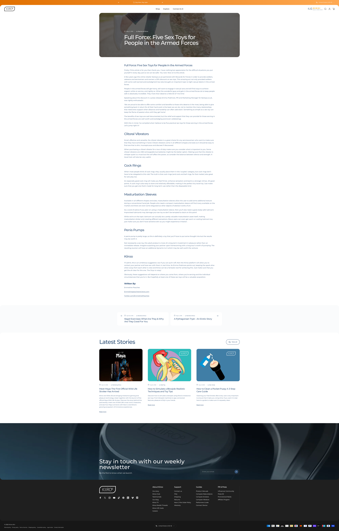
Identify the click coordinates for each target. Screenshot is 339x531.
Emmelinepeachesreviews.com (136, 292)
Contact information (59, 527)
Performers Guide (202, 502)
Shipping (177, 497)
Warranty (177, 505)
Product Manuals (202, 491)
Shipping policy (32, 527)
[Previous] (119, 2)
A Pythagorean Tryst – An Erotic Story (193, 319)
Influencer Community (226, 491)
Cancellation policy (41, 527)
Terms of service (23, 527)
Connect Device (201, 505)
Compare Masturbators (204, 494)
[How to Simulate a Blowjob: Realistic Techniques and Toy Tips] (169, 365)
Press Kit (221, 494)
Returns (177, 499)
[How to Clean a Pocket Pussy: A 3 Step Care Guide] (218, 365)
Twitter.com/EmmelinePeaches (136, 296)
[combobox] (325, 2)
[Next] (162, 2)
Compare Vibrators (202, 499)
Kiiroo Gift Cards (158, 508)
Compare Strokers (202, 497)
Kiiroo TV (155, 502)
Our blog (155, 499)
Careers (155, 511)
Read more (102, 412)
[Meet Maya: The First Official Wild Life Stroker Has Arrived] (121, 365)
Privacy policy (15, 527)
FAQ (175, 494)
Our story (155, 491)
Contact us (178, 491)
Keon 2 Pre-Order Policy (182, 502)
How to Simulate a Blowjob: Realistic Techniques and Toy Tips (166, 390)
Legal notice (50, 527)
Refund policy (7, 527)
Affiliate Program (224, 499)
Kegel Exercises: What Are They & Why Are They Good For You (144, 320)
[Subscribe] (236, 471)
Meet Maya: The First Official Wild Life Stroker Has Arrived (118, 390)
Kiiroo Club (156, 494)
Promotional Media (224, 497)
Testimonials (156, 497)
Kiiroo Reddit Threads (160, 505)
